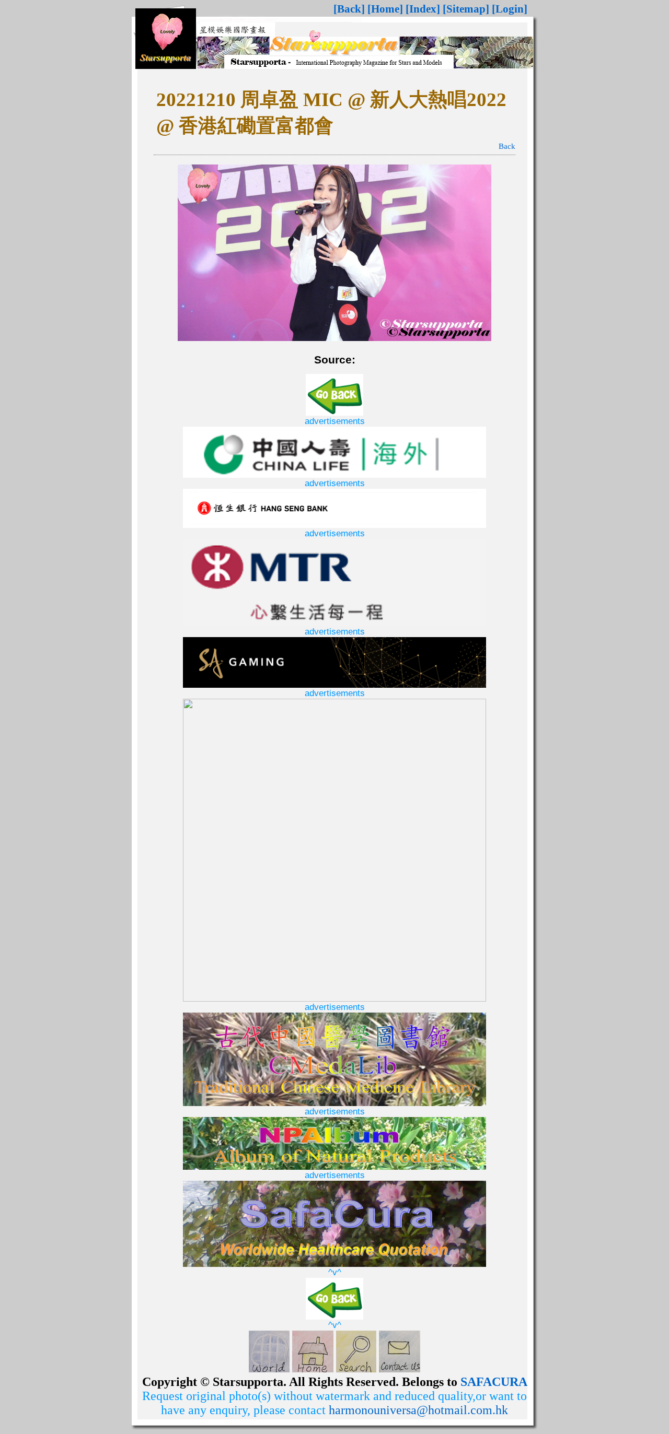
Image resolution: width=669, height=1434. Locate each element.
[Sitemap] (466, 9)
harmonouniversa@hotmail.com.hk (418, 1410)
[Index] (423, 9)
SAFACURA (493, 1382)
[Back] (349, 9)
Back (507, 146)
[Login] (509, 9)
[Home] (385, 9)
